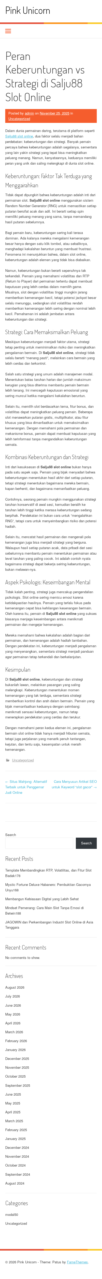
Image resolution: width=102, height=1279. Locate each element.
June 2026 (13, 1005)
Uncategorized (19, 118)
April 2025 (12, 1111)
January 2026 (15, 1049)
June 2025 (13, 1094)
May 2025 (12, 1103)
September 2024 (17, 1174)
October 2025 (15, 1076)
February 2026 (16, 1040)
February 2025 (16, 1129)
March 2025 (14, 1120)
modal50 (11, 1214)
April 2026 (12, 1022)
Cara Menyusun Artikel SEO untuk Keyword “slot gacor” (74, 784)
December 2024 (17, 1147)
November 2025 (17, 1067)
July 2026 (12, 996)
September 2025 (17, 1085)
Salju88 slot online (19, 136)
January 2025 (15, 1138)
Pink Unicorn (27, 10)
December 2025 (17, 1058)
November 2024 (17, 1156)
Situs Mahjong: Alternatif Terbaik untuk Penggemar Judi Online (26, 787)
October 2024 (15, 1165)
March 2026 (14, 1031)
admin (29, 113)
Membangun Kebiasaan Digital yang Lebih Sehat (42, 898)
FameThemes (77, 1261)
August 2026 (14, 987)
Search (10, 834)
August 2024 (14, 1183)
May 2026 (12, 1014)
